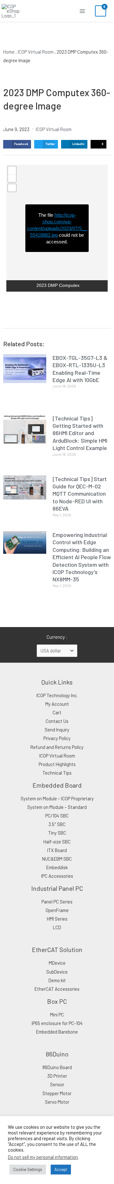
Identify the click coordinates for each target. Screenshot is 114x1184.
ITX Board (57, 850)
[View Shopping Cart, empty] (100, 11)
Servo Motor (57, 1102)
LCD (57, 927)
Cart (57, 712)
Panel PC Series (57, 901)
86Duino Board (57, 1067)
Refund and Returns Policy (57, 747)
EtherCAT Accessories (57, 989)
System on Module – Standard (57, 807)
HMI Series (57, 919)
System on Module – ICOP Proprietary (57, 798)
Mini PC (57, 1014)
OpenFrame (57, 910)
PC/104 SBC (57, 815)
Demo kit (57, 980)
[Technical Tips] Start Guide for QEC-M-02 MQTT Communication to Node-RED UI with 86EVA (80, 493)
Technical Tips (57, 773)
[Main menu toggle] (82, 10)
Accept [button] (60, 1169)
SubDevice (57, 972)
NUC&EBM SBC (57, 859)
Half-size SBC (57, 841)
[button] (17, 144)
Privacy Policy (57, 738)
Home (9, 52)
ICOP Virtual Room (36, 52)
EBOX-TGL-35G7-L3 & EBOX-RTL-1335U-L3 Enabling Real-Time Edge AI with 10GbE (80, 368)
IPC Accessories (57, 876)
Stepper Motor (57, 1093)
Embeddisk (57, 867)
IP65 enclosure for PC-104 (57, 1023)
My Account (57, 704)
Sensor (57, 1084)
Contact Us (57, 721)
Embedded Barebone (57, 1032)
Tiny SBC (57, 833)
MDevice (57, 963)
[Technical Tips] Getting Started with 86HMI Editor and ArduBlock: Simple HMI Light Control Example (80, 433)
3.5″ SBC (57, 824)
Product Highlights (57, 764)
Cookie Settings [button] (27, 1169)
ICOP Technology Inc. (57, 695)
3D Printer (57, 1076)
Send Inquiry (57, 729)
